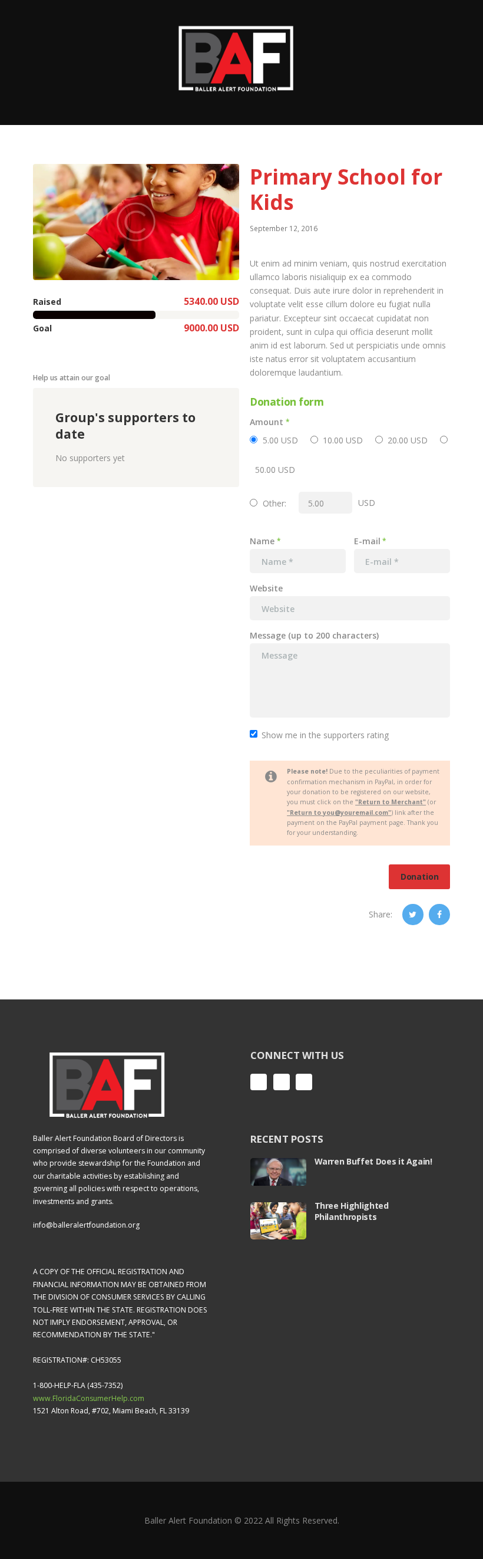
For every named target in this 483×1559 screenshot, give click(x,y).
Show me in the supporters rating (325, 735)
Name (262, 541)
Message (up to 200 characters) (314, 635)
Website (266, 588)
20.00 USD (408, 440)
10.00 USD (343, 440)
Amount (266, 421)
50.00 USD (275, 469)
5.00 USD (280, 440)
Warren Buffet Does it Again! (373, 1161)
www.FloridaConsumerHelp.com (88, 1398)
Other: (274, 503)
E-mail (367, 541)
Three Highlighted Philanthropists (352, 1211)
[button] (136, 222)
